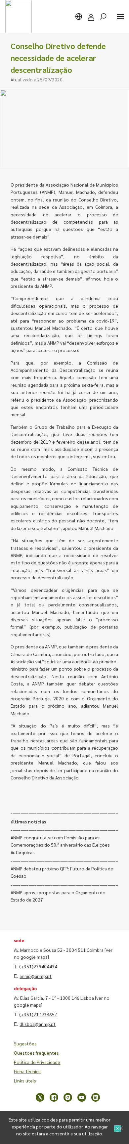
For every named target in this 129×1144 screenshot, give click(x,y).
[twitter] (40, 1097)
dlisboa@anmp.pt (38, 1024)
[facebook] (54, 1097)
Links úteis (25, 1080)
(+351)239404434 (38, 966)
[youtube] (81, 1097)
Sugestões (25, 1043)
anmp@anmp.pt (36, 976)
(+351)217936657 (38, 1014)
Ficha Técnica (27, 1071)
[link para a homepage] (18, 16)
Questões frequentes (36, 1053)
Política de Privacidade (37, 1062)
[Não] (120, 1127)
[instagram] (68, 1097)
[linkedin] (95, 1097)
